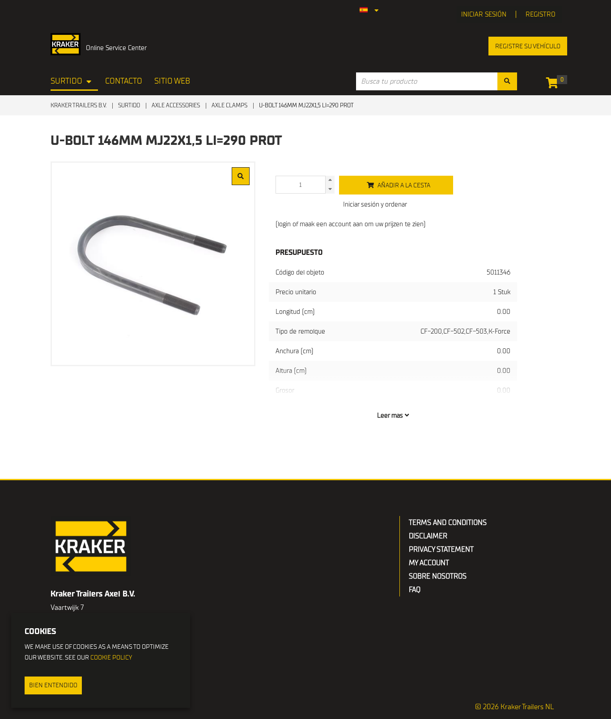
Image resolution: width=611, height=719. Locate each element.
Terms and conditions (448, 523)
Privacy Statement (441, 550)
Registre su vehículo (527, 46)
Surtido (66, 81)
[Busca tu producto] (507, 81)
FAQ (414, 590)
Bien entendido (53, 685)
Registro (541, 14)
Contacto (123, 81)
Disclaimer (428, 536)
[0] (554, 84)
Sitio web (172, 81)
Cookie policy (111, 657)
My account (429, 563)
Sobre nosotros (438, 576)
